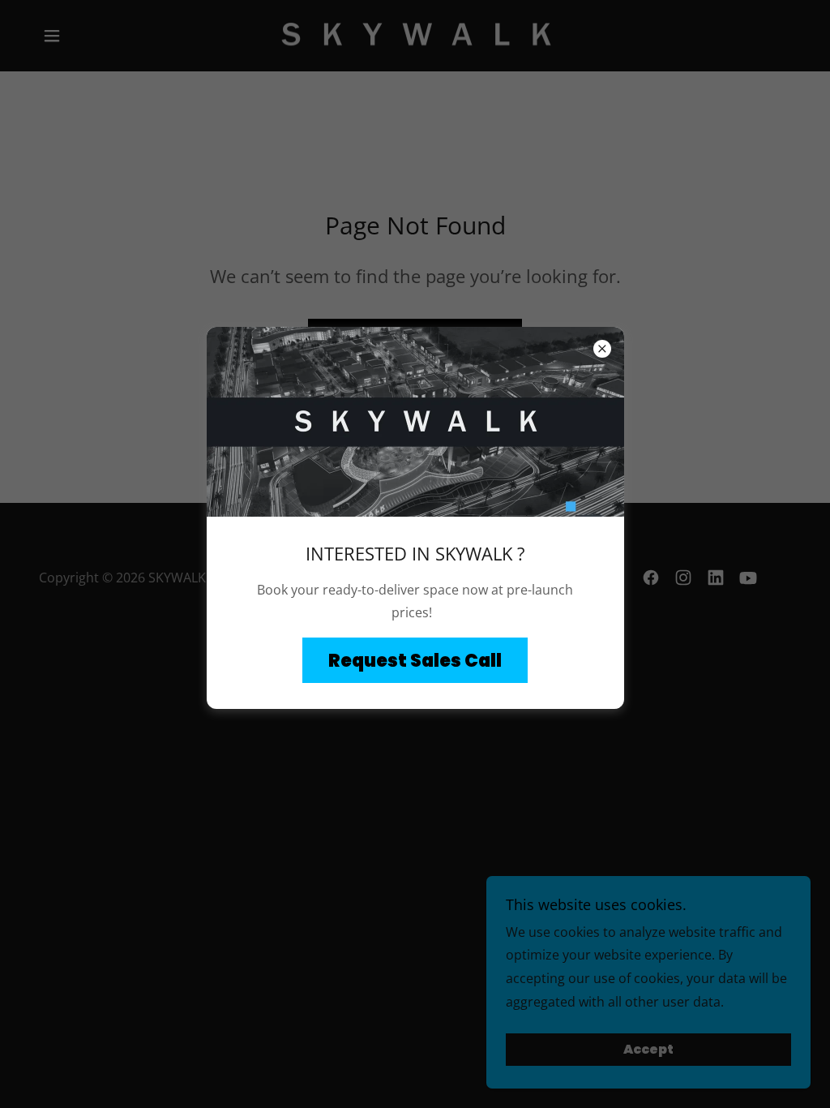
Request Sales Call (415, 660)
